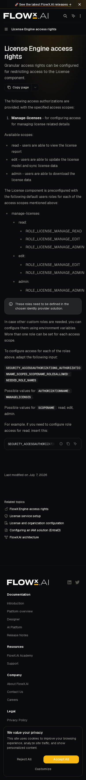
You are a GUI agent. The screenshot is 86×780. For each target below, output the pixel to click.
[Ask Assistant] (75, 444)
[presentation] (43, 444)
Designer (13, 619)
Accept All (61, 759)
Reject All (24, 759)
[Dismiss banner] (79, 4)
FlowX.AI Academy (20, 656)
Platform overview (20, 611)
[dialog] (43, 751)
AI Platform (14, 627)
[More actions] (80, 16)
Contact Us (15, 692)
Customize (43, 769)
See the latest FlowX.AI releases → (45, 4)
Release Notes (17, 635)
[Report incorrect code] (61, 444)
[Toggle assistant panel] (73, 16)
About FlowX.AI (17, 684)
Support (12, 663)
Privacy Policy (17, 720)
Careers (12, 700)
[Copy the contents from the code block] (68, 444)
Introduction (15, 603)
